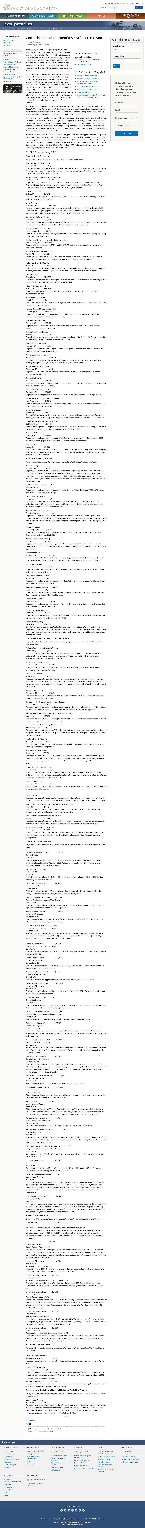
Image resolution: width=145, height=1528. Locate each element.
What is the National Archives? (81, 1452)
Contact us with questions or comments (41, 1431)
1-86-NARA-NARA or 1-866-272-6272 (72, 1525)
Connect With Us (72, 1507)
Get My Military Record (105, 1451)
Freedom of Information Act (78, 1519)
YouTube (76, 1510)
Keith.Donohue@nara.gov (89, 59)
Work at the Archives (129, 1457)
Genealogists (8, 1457)
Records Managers (10, 1465)
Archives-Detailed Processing (88, 78)
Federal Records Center (59, 1456)
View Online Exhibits (104, 1459)
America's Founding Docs (12, 1482)
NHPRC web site (84, 64)
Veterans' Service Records (43, 16)
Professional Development (87, 92)
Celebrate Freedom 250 (130, 1462)
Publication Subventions (86, 89)
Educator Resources (72, 16)
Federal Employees (10, 1454)
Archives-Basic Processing (87, 76)
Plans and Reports (80, 1463)
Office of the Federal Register (58, 1459)
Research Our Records (14, 16)
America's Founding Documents (130, 16)
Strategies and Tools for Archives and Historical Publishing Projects (91, 96)
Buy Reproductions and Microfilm (35, 1484)
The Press (7, 1467)
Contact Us (138, 3)
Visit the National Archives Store (36, 1480)
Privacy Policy (63, 1519)
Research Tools (8, 72)
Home (5, 29)
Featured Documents (10, 67)
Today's (35, 1451)
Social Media (8, 1487)
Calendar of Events (9, 81)
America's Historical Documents (10, 59)
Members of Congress (11, 1459)
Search (139, 7)
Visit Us (101, 16)
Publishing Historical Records (88, 86)
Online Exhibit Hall (9, 69)
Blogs (29, 1461)
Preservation (8, 1462)
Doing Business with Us (82, 1460)
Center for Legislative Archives (58, 1452)
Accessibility (53, 1519)
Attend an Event (127, 1451)
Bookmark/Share (126, 3)
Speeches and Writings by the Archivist (12, 78)
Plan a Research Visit (105, 1454)
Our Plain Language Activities (84, 1468)
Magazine (9, 64)
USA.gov (101, 1519)
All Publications (32, 1464)
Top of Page (30, 1420)
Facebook (61, 1510)
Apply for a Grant (103, 1462)
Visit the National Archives (12, 62)
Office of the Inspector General (58, 1464)
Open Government (80, 1466)
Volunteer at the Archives (130, 1459)
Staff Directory (56, 1470)
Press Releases (27, 29)
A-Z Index (7, 1479)
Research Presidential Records (105, 1466)
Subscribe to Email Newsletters (33, 1457)
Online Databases (9, 74)
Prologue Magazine (33, 1454)
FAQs (5, 1493)
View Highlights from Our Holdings (106, 1470)
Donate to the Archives (129, 1454)
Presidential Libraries (58, 1467)
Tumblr (72, 1510)
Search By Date (119, 46)
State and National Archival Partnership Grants (87, 82)
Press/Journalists (15, 29)
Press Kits (6, 43)
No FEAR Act (93, 1519)
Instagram (69, 1510)
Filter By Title (118, 56)
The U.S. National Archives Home (30, 6)
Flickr (83, 1510)
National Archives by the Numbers (82, 1456)
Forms (6, 1495)
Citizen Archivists (112, 3)
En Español (7, 1490)
